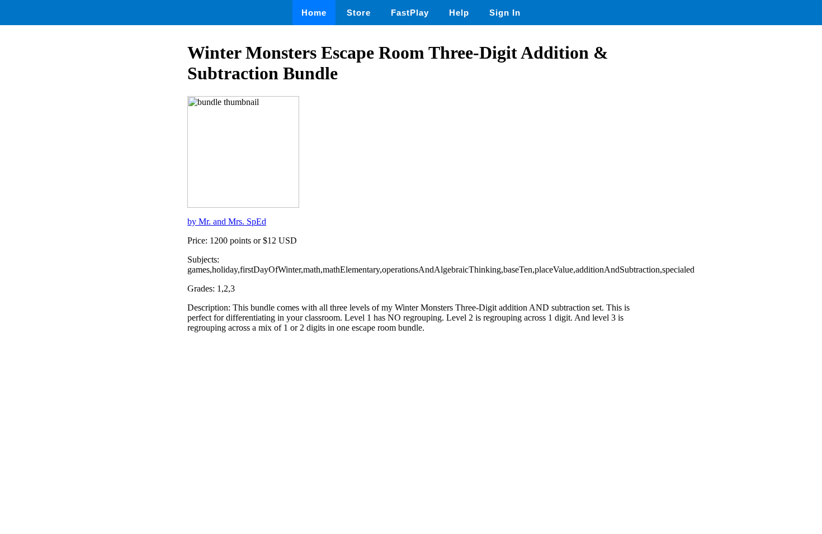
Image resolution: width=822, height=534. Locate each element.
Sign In (505, 12)
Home (314, 12)
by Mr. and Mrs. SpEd (226, 221)
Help (459, 12)
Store (359, 12)
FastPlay (410, 12)
